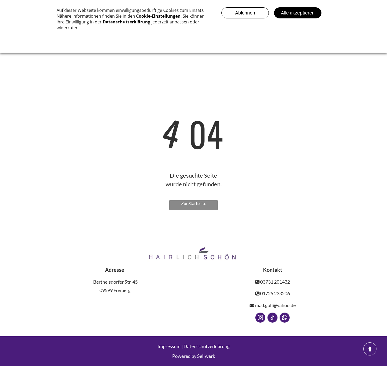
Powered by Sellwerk (193, 356)
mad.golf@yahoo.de (275, 305)
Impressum (169, 346)
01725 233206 (274, 293)
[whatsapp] (285, 318)
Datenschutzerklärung (206, 346)
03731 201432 (274, 282)
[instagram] (260, 318)
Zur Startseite (193, 203)
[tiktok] (272, 318)
